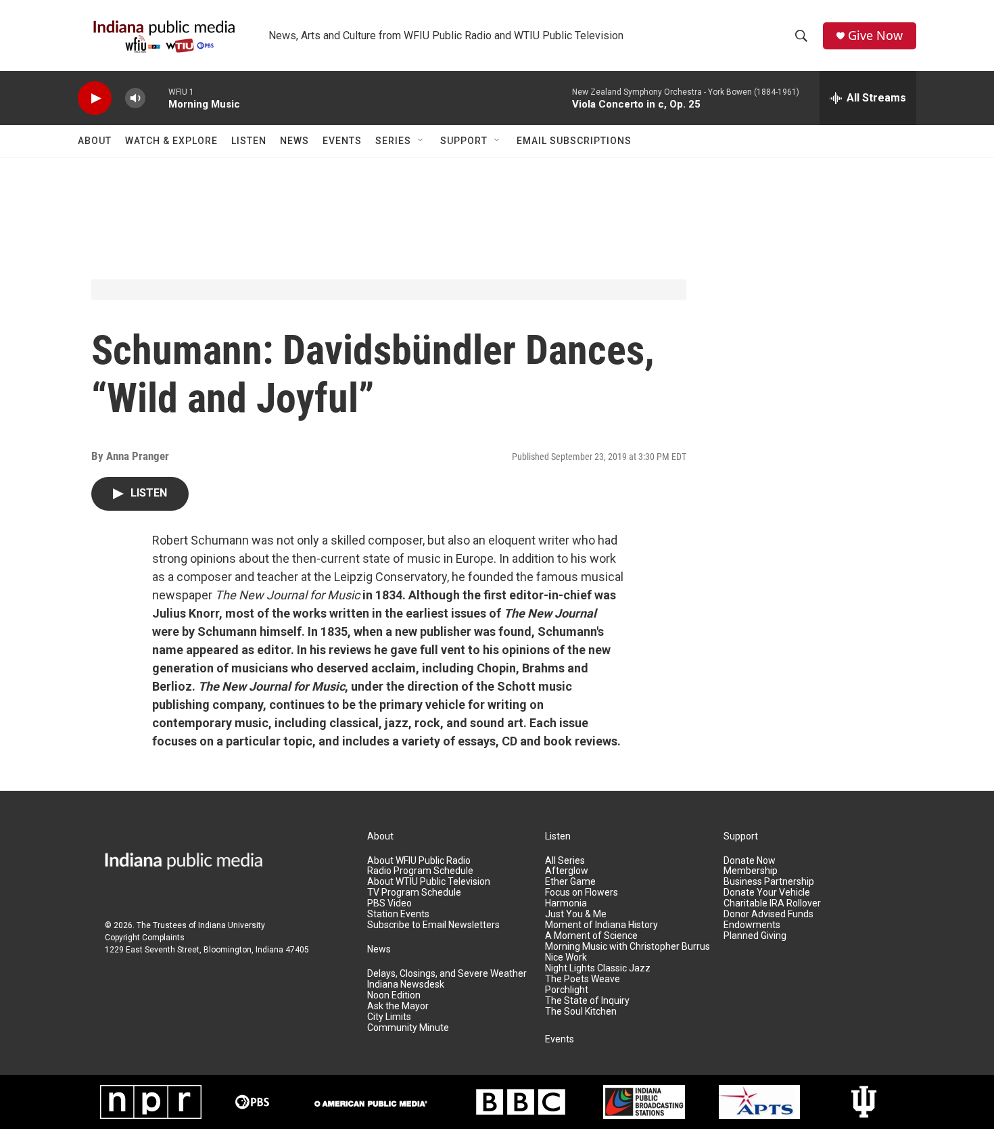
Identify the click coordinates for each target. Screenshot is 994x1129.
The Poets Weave (582, 979)
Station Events (398, 914)
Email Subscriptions (574, 140)
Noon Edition (394, 995)
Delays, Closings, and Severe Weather (447, 974)
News (294, 140)
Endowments (752, 925)
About (95, 140)
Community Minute (408, 1028)
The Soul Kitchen (581, 1012)
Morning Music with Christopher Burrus (627, 947)
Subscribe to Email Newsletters (433, 925)
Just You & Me (576, 914)
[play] (94, 98)
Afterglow (566, 871)
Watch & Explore (171, 140)
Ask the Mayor (398, 1006)
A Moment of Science (591, 936)
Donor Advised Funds (768, 914)
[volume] (135, 98)
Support (464, 140)
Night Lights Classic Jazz (597, 968)
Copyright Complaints (145, 937)
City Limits (389, 1017)
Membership (751, 871)
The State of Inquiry (587, 1001)
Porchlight (566, 990)
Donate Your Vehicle (767, 893)
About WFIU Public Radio (419, 861)
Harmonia (566, 903)
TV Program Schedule (414, 893)
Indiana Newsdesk (405, 985)
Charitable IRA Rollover (772, 903)
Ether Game (570, 882)
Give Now (875, 35)
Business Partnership (769, 882)
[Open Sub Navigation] (421, 140)
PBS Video (389, 903)
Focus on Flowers (581, 893)
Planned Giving (755, 936)
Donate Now (750, 861)
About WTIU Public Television (428, 882)
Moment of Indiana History (601, 925)
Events (342, 140)
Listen (248, 140)
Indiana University (231, 925)
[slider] (157, 98)
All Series (565, 861)
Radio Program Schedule (420, 871)
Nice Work (566, 957)
